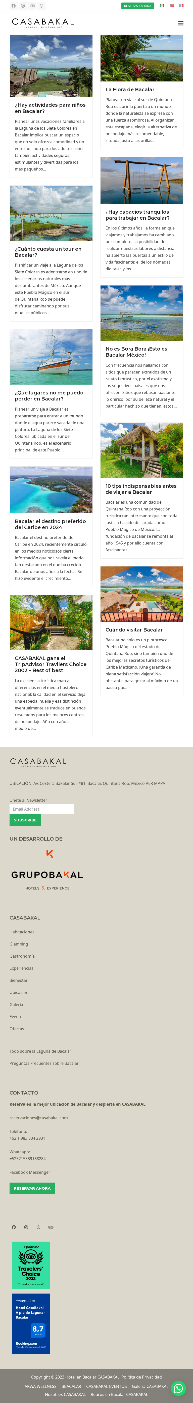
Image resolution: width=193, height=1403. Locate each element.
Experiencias (21, 968)
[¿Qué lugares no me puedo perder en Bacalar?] (51, 356)
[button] (180, 23)
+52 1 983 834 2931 (27, 1138)
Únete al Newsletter (28, 800)
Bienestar (19, 980)
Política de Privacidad (141, 1377)
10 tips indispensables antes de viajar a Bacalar (141, 489)
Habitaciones (22, 932)
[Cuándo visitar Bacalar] (142, 593)
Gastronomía (22, 956)
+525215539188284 (28, 1158)
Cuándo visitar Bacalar (134, 630)
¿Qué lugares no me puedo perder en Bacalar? (49, 396)
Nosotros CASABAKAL (65, 1394)
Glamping (19, 944)
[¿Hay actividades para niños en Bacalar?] (51, 65)
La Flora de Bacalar (130, 90)
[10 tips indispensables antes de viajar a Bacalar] (142, 449)
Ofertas (17, 1029)
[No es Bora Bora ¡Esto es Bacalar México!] (142, 313)
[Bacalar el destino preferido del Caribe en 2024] (51, 489)
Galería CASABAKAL (150, 1386)
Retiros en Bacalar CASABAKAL (119, 1394)
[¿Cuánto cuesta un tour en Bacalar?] (51, 213)
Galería (16, 1004)
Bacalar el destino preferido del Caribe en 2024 (50, 524)
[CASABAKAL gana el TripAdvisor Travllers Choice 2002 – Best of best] (51, 622)
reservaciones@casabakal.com (39, 1118)
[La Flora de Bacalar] (142, 58)
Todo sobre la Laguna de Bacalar (40, 1051)
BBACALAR (71, 1386)
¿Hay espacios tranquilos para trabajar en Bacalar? (138, 215)
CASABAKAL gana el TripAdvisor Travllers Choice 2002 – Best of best (50, 664)
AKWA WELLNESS (41, 1386)
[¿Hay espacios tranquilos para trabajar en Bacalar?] (142, 180)
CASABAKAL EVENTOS (106, 1386)
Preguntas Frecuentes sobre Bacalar (44, 1063)
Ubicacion (19, 992)
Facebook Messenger (30, 1172)
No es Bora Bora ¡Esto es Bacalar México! (136, 352)
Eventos (17, 1016)
